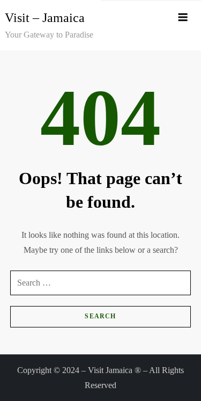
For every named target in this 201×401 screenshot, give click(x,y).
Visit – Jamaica (45, 18)
